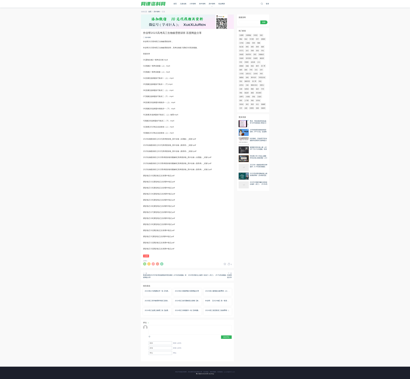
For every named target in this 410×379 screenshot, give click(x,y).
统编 (247, 66)
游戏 (247, 77)
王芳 (240, 108)
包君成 (246, 89)
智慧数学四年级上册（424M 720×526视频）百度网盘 (258, 149)
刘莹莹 (252, 108)
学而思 (255, 35)
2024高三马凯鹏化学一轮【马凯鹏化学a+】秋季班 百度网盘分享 (156, 291)
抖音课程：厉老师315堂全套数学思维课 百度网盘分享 (258, 140)
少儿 (258, 62)
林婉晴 (263, 104)
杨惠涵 (241, 77)
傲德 (252, 92)
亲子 (257, 39)
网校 (240, 39)
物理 (240, 69)
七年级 (241, 43)
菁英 (247, 46)
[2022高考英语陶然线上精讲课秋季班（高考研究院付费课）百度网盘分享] (244, 176)
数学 (257, 66)
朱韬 (253, 43)
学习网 (252, 39)
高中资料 (212, 4)
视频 (258, 43)
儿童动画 (183, 4)
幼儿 (257, 104)
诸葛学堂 (247, 81)
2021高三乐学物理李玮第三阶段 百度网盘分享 (156, 301)
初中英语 (248, 58)
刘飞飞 (241, 50)
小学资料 (193, 4)
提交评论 (226, 337)
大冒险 (248, 96)
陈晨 (257, 108)
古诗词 (255, 73)
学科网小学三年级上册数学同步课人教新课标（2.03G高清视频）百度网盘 (258, 158)
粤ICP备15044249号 (202, 373)
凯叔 (246, 39)
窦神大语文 (254, 85)
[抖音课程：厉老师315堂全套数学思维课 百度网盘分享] (244, 141)
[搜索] (262, 3)
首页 (175, 4)
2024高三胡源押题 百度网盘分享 (187, 291)
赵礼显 (253, 62)
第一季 (263, 66)
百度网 (146, 256)
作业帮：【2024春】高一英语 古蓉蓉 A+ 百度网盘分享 (217, 301)
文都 (240, 89)
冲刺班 (246, 62)
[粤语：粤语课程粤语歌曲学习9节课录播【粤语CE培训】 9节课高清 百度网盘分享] (244, 123)
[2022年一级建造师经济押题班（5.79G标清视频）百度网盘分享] (244, 167)
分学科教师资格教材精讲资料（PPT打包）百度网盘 (258, 131)
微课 (262, 46)
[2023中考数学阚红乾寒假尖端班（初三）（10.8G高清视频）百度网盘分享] (244, 184)
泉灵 (247, 104)
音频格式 (261, 54)
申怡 (260, 81)
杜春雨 (255, 58)
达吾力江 (248, 73)
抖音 (240, 62)
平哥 (251, 69)
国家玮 (263, 108)
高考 (257, 46)
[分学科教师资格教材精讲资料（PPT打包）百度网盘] (244, 132)
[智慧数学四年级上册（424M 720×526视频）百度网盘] (244, 149)
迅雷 (261, 35)
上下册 (246, 100)
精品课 (246, 92)
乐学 (261, 69)
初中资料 (202, 4)
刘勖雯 (241, 54)
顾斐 (252, 89)
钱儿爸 (241, 46)
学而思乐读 (262, 77)
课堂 (252, 46)
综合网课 (221, 4)
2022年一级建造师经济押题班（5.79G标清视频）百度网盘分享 (258, 166)
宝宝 (256, 69)
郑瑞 (253, 96)
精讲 (246, 69)
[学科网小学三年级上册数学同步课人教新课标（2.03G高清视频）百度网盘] (244, 158)
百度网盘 (248, 35)
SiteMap (211, 373)
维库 (240, 100)
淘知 (252, 100)
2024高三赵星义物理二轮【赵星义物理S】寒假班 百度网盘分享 (156, 311)
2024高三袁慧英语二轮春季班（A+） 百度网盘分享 (217, 311)
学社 (262, 50)
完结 (240, 81)
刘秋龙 (241, 104)
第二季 (254, 81)
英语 (255, 54)
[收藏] (224, 264)
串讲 (261, 73)
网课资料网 (153, 3)
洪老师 (241, 58)
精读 (252, 66)
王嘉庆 (259, 96)
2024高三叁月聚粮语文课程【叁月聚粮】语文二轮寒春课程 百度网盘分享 (187, 301)
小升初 (241, 73)
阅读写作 (248, 54)
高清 (252, 104)
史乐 (247, 50)
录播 (252, 50)
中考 (262, 89)
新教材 (241, 66)
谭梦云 (262, 85)
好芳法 (241, 85)
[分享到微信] (144, 264)
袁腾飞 (241, 96)
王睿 (247, 85)
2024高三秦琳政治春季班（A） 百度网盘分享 (216, 291)
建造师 (262, 58)
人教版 (248, 43)
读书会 (258, 100)
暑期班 (263, 39)
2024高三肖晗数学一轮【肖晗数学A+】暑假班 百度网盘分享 (186, 311)
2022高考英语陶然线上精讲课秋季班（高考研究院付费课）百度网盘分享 (258, 175)
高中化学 (253, 77)
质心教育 (258, 92)
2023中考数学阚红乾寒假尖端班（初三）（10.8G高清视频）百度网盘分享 (258, 184)
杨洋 (257, 89)
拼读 (257, 50)
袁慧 (246, 108)
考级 (240, 92)
